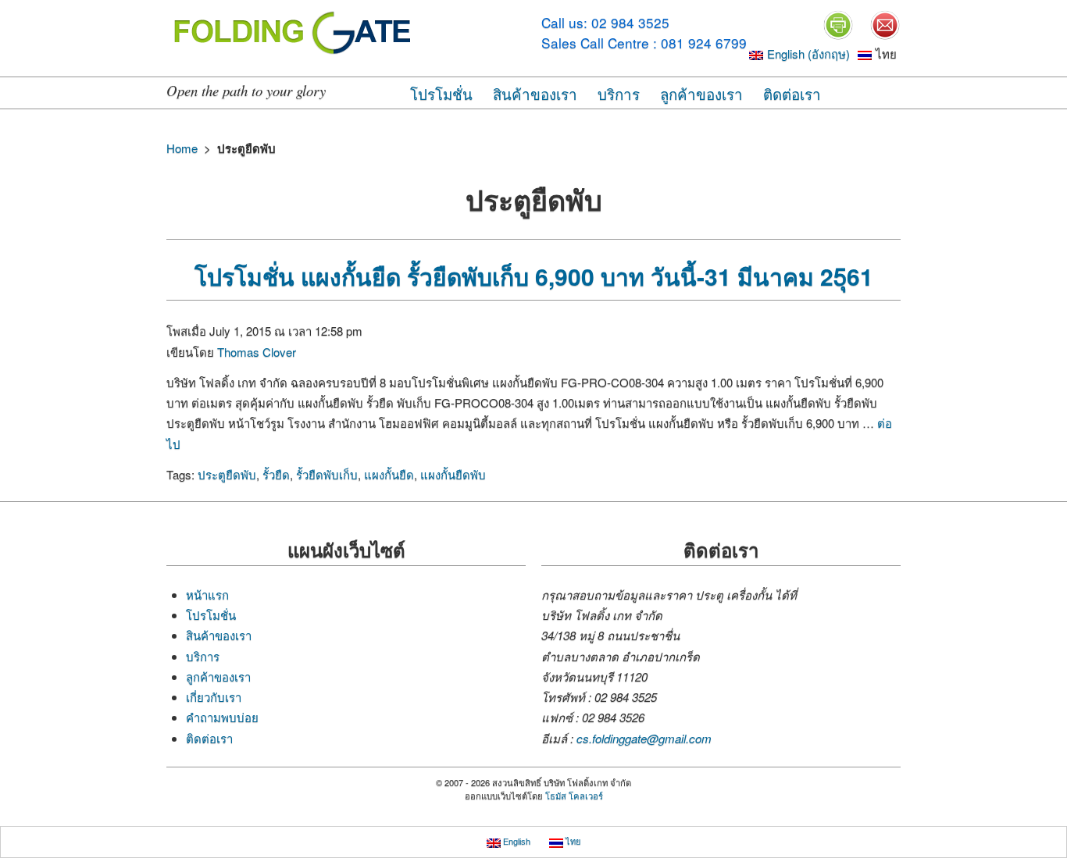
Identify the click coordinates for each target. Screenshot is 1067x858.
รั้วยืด (276, 474)
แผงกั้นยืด (389, 474)
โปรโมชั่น (441, 93)
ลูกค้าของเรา (701, 93)
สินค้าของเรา (535, 93)
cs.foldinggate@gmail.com (644, 738)
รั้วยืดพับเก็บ (327, 474)
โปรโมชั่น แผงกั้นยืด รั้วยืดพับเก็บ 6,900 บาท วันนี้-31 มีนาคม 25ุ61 (533, 276)
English (515, 841)
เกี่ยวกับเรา (213, 697)
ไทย (571, 841)
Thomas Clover (256, 352)
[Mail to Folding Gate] (885, 23)
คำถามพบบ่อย (222, 717)
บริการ (619, 93)
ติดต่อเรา (792, 93)
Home (182, 148)
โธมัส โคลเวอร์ (574, 795)
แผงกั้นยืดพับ (453, 474)
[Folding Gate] (295, 31)
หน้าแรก (207, 594)
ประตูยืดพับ (227, 474)
